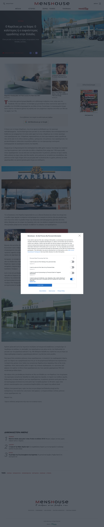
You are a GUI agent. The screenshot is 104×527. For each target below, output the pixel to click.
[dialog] (52, 263)
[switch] (72, 262)
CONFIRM (40, 285)
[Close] (80, 236)
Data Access (52, 291)
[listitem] (52, 258)
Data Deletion (42, 291)
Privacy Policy (61, 291)
